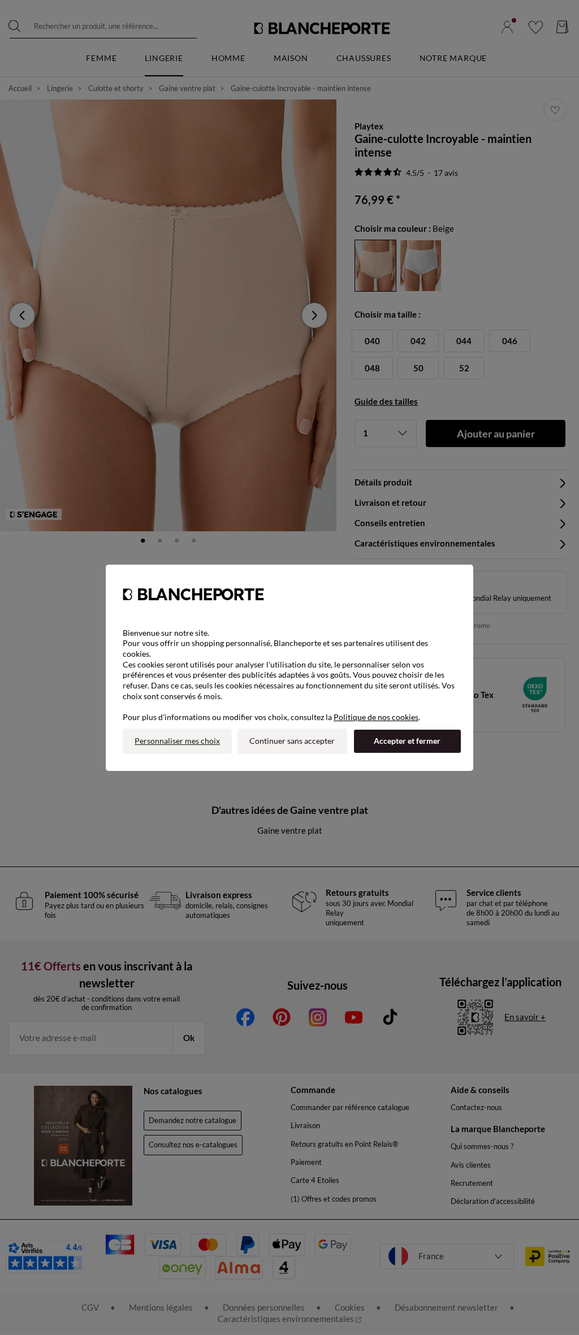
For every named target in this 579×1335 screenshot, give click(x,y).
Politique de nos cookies (376, 717)
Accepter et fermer (407, 740)
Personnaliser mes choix (177, 740)
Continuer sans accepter (292, 740)
